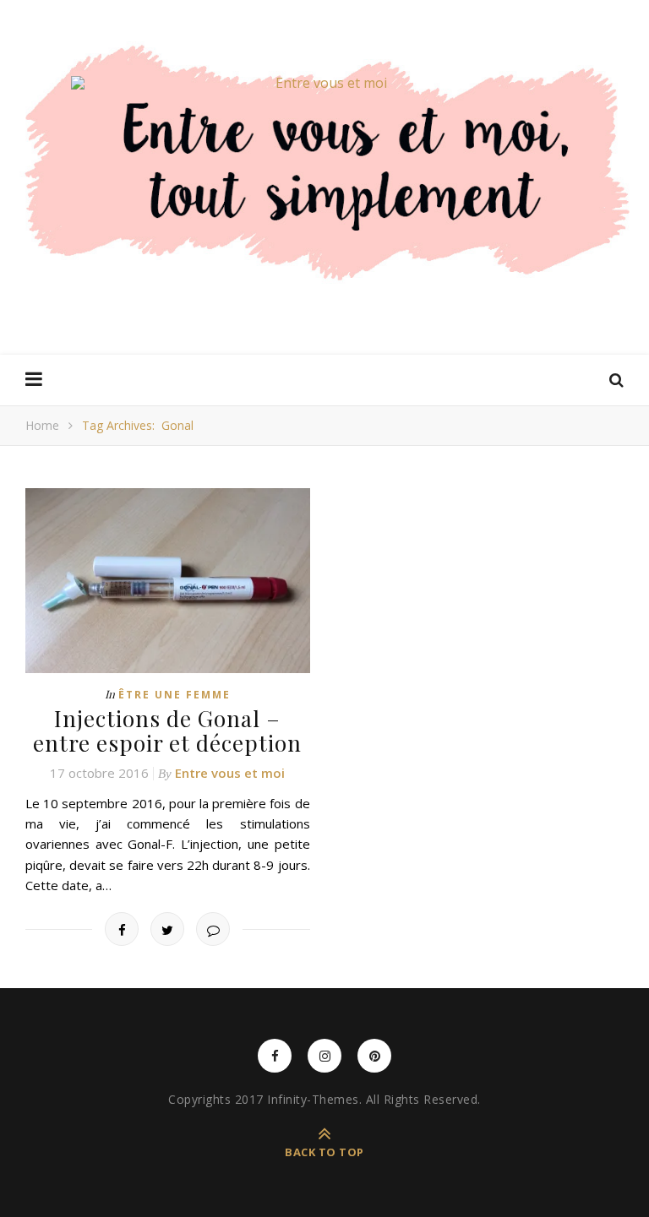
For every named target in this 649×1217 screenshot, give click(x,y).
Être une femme (174, 694)
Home (42, 425)
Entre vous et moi (230, 772)
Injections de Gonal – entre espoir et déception (167, 731)
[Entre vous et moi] (324, 83)
